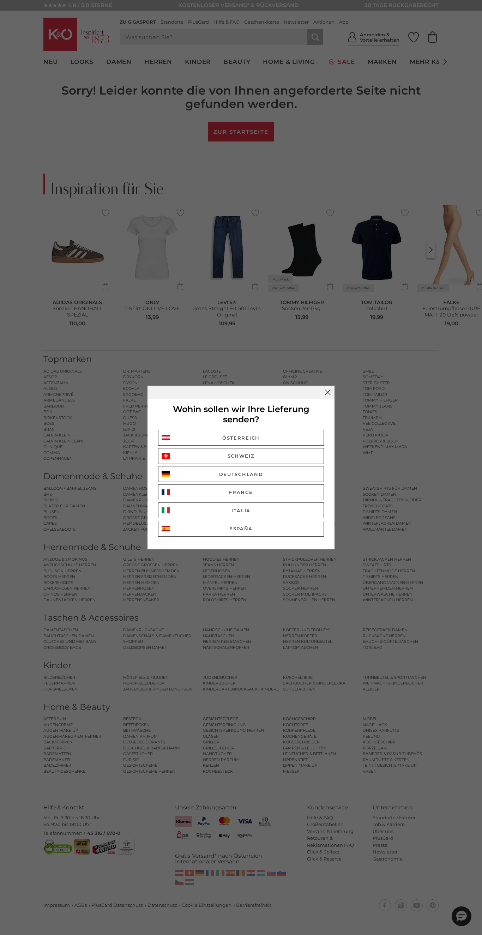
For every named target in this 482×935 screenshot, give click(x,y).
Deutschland (241, 474)
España (241, 528)
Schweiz (241, 456)
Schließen (328, 392)
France (241, 492)
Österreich (241, 438)
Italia (241, 510)
